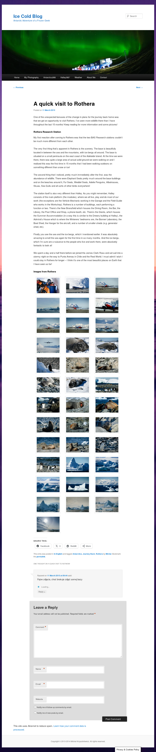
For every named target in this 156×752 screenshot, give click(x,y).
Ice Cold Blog (27, 16)
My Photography (31, 77)
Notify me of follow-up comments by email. (54, 707)
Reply (42, 591)
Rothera (99, 553)
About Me (91, 77)
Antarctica (77, 553)
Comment (41, 627)
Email (40, 684)
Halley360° (65, 77)
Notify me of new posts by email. (50, 713)
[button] (48, 286)
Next (139, 87)
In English (58, 553)
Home (16, 77)
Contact (103, 77)
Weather (78, 77)
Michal (108, 553)
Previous (18, 87)
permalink (41, 556)
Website (39, 699)
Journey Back (89, 553)
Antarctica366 (49, 77)
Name (40, 668)
